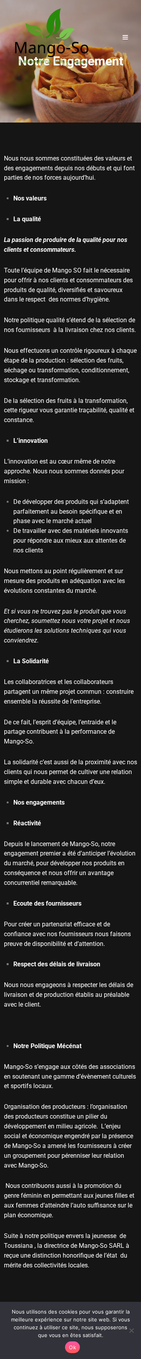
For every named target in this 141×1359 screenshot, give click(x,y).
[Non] (131, 1330)
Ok (72, 1347)
